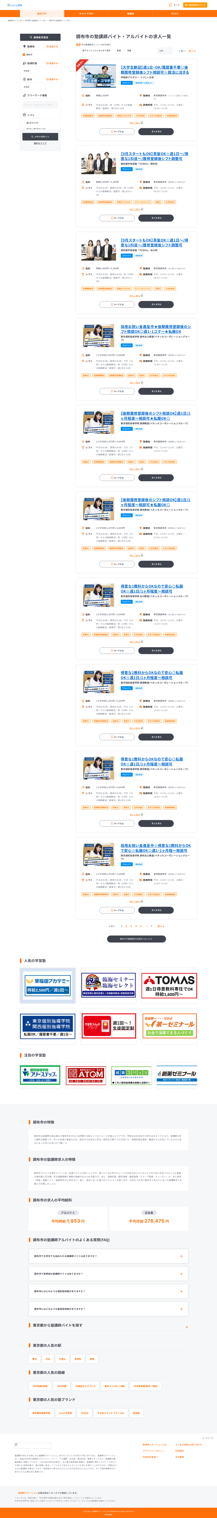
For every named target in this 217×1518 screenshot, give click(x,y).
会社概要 (179, 1456)
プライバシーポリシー (153, 1450)
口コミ (174, 13)
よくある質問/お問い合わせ (188, 1444)
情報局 (130, 13)
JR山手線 (61, 1386)
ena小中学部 (65, 1412)
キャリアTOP (86, 13)
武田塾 (136, 1412)
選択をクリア (40, 143)
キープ (177, 5)
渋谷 (48, 1358)
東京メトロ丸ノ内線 (114, 1386)
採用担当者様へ (150, 1456)
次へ (191, 51)
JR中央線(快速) (40, 1386)
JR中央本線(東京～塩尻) (145, 1386)
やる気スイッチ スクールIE (110, 1412)
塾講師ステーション (28, 1492)
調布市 (29, 54)
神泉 (92, 1358)
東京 (34, 1358)
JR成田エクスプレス (85, 1386)
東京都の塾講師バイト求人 (36, 20)
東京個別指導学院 (41, 1412)
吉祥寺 (77, 1358)
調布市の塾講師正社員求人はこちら (136, 938)
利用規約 (179, 1450)
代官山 (62, 1358)
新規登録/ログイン (197, 5)
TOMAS (84, 1412)
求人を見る (157, 131)
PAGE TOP (209, 1438)
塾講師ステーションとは (155, 1444)
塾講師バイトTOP (15, 20)
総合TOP (42, 13)
